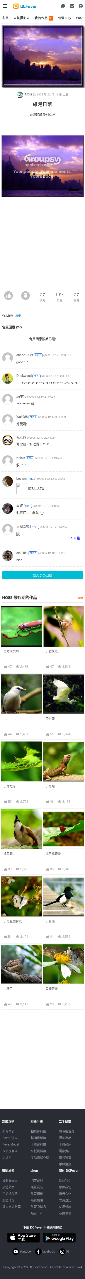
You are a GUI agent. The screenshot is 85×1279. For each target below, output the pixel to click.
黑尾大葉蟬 (11, 651)
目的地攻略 (10, 1193)
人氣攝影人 (22, 18)
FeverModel (10, 1144)
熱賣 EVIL (37, 1213)
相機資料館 (38, 1131)
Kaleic (20, 457)
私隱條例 (65, 1213)
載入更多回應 (42, 575)
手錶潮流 (65, 1164)
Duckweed (24, 375)
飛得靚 (50, 719)
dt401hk (22, 552)
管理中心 (64, 18)
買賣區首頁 (66, 1131)
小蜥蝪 (50, 786)
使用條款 (65, 1206)
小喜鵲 (50, 921)
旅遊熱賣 (8, 1187)
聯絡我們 (65, 1187)
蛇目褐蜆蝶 (53, 854)
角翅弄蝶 (52, 989)
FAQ (79, 18)
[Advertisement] (42, 246)
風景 (18, 315)
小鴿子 (8, 989)
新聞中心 (8, 1131)
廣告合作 (65, 1193)
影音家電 (65, 1157)
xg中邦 (21, 396)
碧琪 (19, 505)
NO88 (28, 94)
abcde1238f (24, 354)
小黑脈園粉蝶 (12, 921)
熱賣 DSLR (38, 1206)
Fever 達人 (9, 1137)
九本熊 (21, 437)
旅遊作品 (8, 1200)
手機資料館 (38, 1144)
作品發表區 (10, 1151)
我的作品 (44, 18)
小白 (6, 719)
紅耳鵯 (8, 854)
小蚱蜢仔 (9, 786)
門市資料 (37, 1180)
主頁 (5, 18)
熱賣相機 (37, 1193)
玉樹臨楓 (22, 526)
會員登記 (65, 1200)
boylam (21, 478)
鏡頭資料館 (38, 1137)
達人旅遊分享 (11, 1206)
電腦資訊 (65, 1151)
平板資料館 (38, 1151)
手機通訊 (65, 1144)
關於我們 (65, 1180)
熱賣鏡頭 (37, 1200)
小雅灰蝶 (52, 651)
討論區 (7, 1157)
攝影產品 (65, 1137)
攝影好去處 (10, 1180)
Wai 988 (22, 416)
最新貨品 (37, 1187)
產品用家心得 (40, 1157)
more (79, 597)
